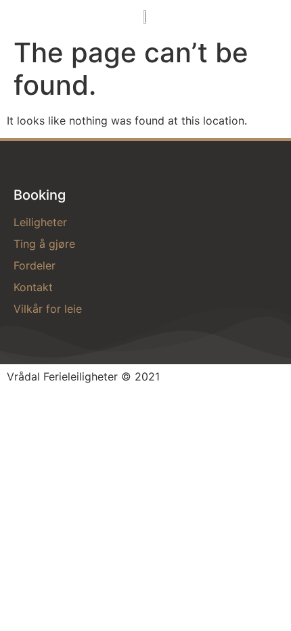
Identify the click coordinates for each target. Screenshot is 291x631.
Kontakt (33, 287)
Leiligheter (40, 222)
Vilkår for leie (48, 309)
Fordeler (34, 265)
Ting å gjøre (44, 244)
